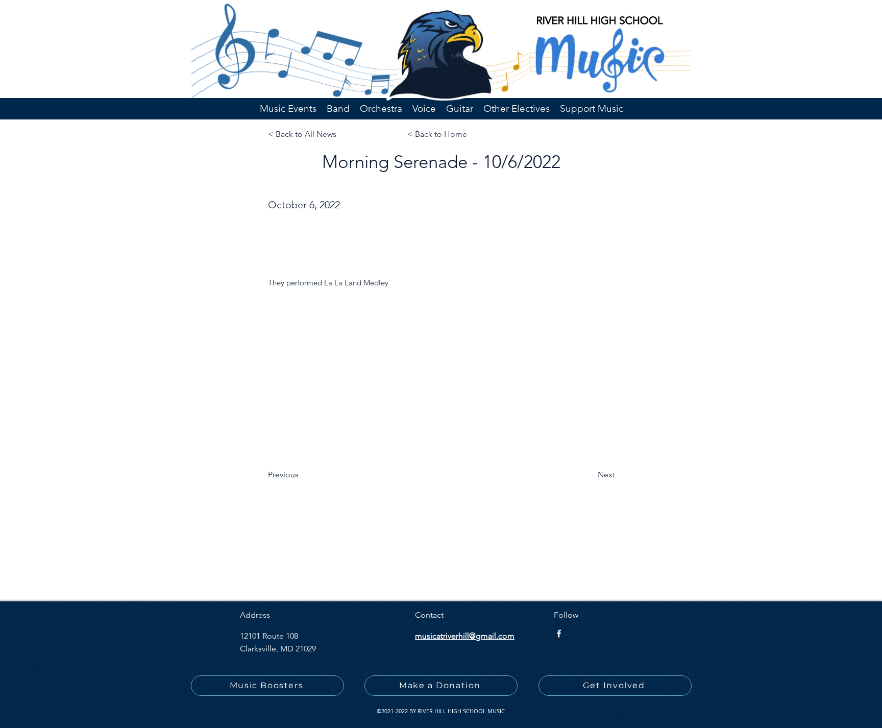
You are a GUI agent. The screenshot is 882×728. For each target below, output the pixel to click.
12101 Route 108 (269, 636)
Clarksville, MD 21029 (278, 648)
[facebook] (559, 633)
